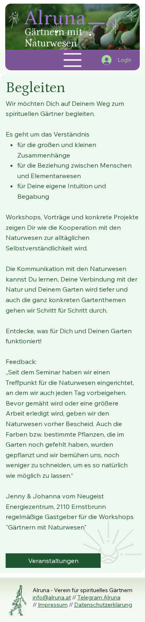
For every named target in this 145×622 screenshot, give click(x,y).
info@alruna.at (52, 597)
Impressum (53, 604)
